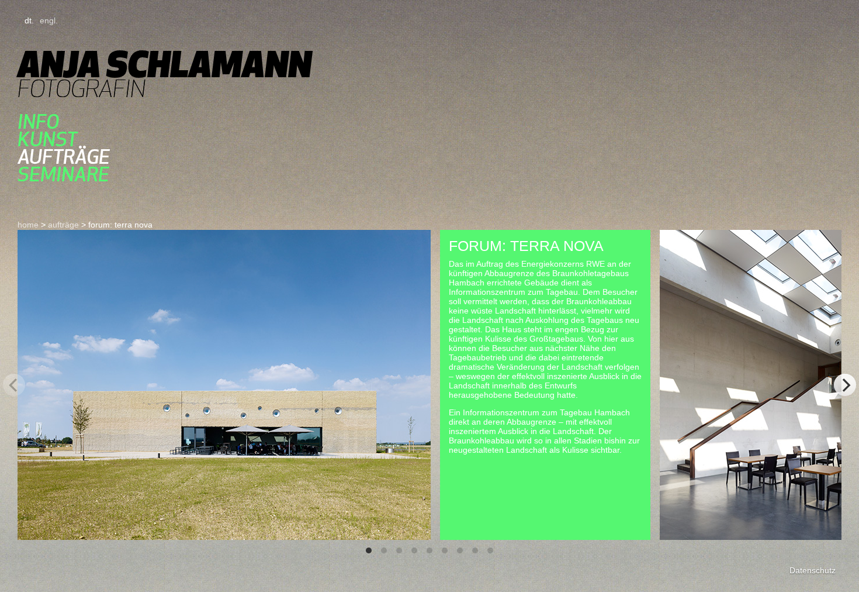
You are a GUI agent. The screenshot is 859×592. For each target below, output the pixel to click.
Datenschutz (812, 570)
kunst (47, 139)
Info (38, 122)
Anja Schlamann (164, 64)
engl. (49, 20)
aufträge (64, 157)
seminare (63, 174)
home (28, 224)
